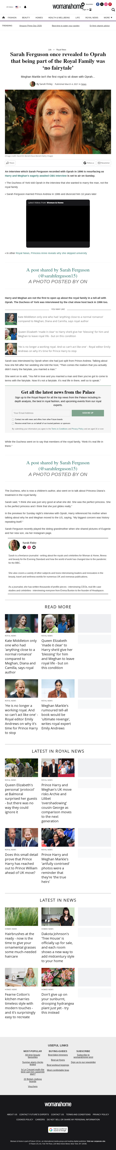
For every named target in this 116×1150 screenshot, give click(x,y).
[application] (58, 223)
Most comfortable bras (58, 1070)
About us (12, 1114)
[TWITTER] (25, 547)
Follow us (90, 163)
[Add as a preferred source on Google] (58, 1130)
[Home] (3, 18)
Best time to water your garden (66, 26)
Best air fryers (58, 1060)
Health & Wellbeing (59, 17)
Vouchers (32, 1086)
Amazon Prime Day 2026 (30, 26)
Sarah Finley (46, 84)
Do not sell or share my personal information (73, 1119)
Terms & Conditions (59, 429)
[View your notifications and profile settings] (25, 7)
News (83, 84)
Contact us (57, 1114)
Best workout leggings (58, 1065)
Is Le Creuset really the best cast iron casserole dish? (33, 1071)
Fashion (12, 17)
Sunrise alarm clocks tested (32, 1063)
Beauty (26, 17)
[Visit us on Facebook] (97, 4)
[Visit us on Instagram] (106, 4)
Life (78, 17)
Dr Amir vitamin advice (100, 26)
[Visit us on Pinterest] (110, 4)
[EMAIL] (34, 547)
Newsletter (105, 163)
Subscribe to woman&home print (83, 1056)
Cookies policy (24, 1119)
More (107, 17)
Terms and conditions (78, 1114)
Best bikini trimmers (58, 1055)
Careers (40, 1119)
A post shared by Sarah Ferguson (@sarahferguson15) (58, 272)
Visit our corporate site (96, 1141)
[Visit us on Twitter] (102, 4)
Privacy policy (101, 1114)
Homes (39, 17)
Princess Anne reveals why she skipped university (59, 253)
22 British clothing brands (33, 1080)
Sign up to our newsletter (83, 1062)
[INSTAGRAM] (29, 547)
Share (12, 163)
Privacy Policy (78, 429)
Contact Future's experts (34, 1114)
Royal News (91, 17)
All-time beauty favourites (32, 1056)
